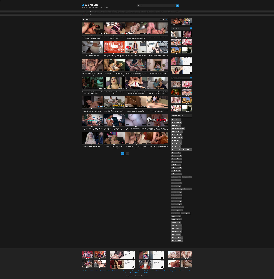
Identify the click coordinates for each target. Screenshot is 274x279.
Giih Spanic (176, 164)
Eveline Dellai (177, 155)
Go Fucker (140, 11)
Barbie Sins (176, 125)
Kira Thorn (187, 176)
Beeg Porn (117, 11)
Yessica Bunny (177, 240)
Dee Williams (177, 143)
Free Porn (177, 11)
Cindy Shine (177, 134)
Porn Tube (164, 271)
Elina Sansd (177, 149)
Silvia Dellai (176, 216)
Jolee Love (176, 176)
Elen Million (176, 146)
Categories (94, 11)
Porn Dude (123, 271)
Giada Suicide (177, 161)
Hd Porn (85, 271)
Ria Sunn (176, 213)
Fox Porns (133, 11)
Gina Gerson (177, 167)
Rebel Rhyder (177, 210)
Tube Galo (109, 11)
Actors (102, 11)
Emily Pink (187, 149)
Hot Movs (169, 11)
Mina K (188, 189)
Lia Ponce (176, 186)
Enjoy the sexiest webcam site (186, 23)
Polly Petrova (177, 204)
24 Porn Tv (145, 271)
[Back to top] (269, 275)
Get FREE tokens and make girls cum (129, 253)
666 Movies (91, 4)
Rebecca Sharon (178, 207)
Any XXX (155, 11)
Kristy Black (176, 179)
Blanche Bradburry (178, 128)
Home (86, 11)
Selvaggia (186, 213)
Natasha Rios (177, 195)
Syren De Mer (177, 225)
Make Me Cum (174, 23)
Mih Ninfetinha (177, 189)
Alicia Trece (176, 119)
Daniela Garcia (177, 137)
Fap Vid (148, 11)
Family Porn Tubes (105, 271)
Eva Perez (176, 152)
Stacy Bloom (177, 219)
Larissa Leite (177, 182)
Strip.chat (173, 24)
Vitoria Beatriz (177, 231)
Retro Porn (181, 271)
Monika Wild (177, 192)
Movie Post (115, 271)
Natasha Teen (177, 198)
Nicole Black (177, 201)
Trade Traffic (145, 272)
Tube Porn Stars (155, 271)
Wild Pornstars (94, 271)
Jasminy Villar (177, 173)
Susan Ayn (176, 222)
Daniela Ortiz (177, 140)
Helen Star (176, 170)
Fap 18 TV (131, 271)
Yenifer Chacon (177, 237)
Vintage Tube (172, 271)
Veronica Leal (177, 228)
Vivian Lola (176, 234)
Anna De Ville (177, 122)
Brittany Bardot (177, 131)
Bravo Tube (125, 11)
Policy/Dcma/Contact (134, 272)
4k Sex (138, 271)
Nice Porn (162, 11)
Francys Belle (177, 158)
